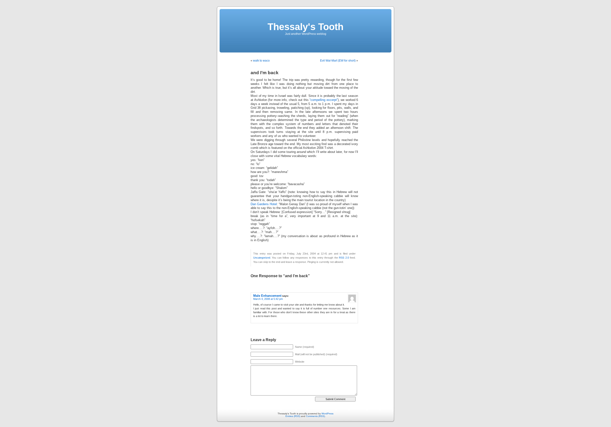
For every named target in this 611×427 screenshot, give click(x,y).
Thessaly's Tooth (305, 26)
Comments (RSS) (315, 416)
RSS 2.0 (344, 257)
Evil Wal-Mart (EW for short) (338, 60)
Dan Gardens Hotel (264, 204)
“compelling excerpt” (324, 100)
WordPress (327, 413)
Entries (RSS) (292, 416)
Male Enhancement (267, 295)
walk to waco (261, 60)
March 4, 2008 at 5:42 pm (268, 298)
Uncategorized (261, 257)
